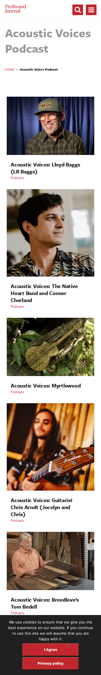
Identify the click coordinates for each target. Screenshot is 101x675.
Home (9, 69)
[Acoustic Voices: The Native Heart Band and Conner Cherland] (50, 275)
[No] (69, 645)
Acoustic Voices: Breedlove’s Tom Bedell (45, 603)
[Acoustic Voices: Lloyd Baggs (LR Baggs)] (50, 153)
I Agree (50, 649)
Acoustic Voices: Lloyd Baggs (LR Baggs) (45, 168)
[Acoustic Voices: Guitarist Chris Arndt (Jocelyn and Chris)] (50, 489)
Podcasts (17, 177)
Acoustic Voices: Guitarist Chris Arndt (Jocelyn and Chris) (42, 507)
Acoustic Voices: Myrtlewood (46, 385)
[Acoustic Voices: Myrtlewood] (50, 374)
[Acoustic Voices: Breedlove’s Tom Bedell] (50, 589)
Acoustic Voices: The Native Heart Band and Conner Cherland (44, 293)
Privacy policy (51, 663)
